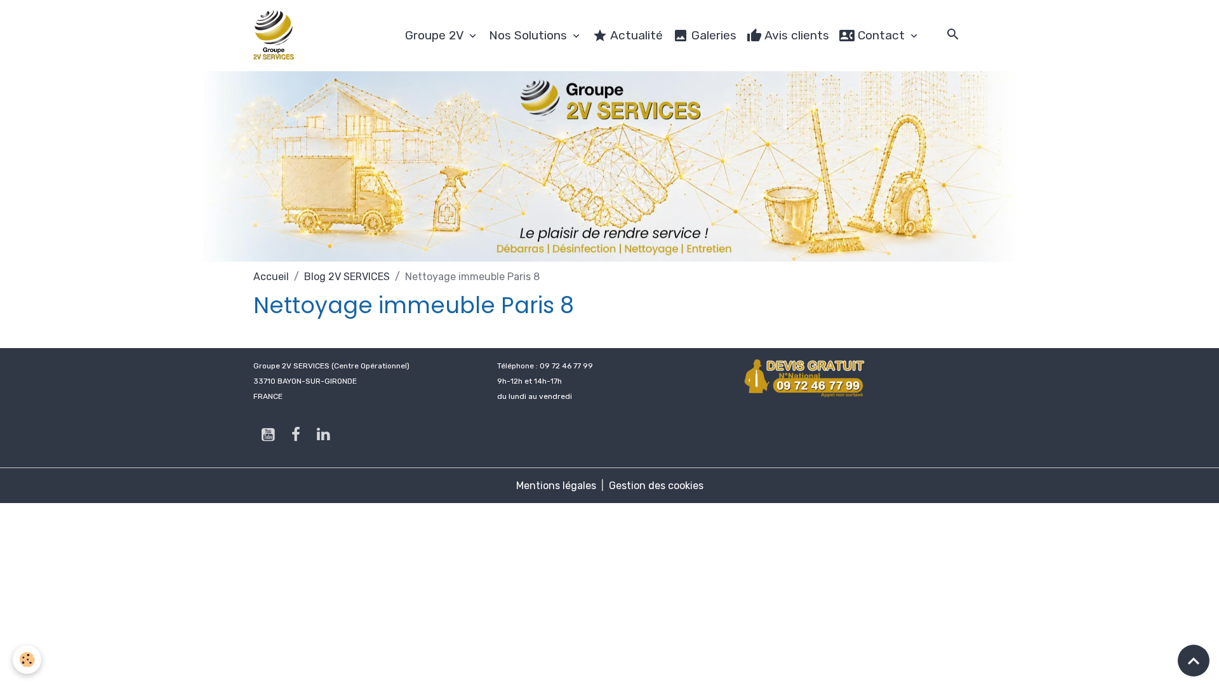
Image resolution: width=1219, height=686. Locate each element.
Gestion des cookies (656, 486)
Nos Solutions (529, 35)
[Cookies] (27, 659)
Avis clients (795, 35)
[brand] (276, 35)
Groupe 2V (436, 35)
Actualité (635, 35)
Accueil (271, 277)
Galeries (712, 35)
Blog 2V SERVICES (347, 277)
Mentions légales (556, 486)
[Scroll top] (1193, 660)
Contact (881, 35)
